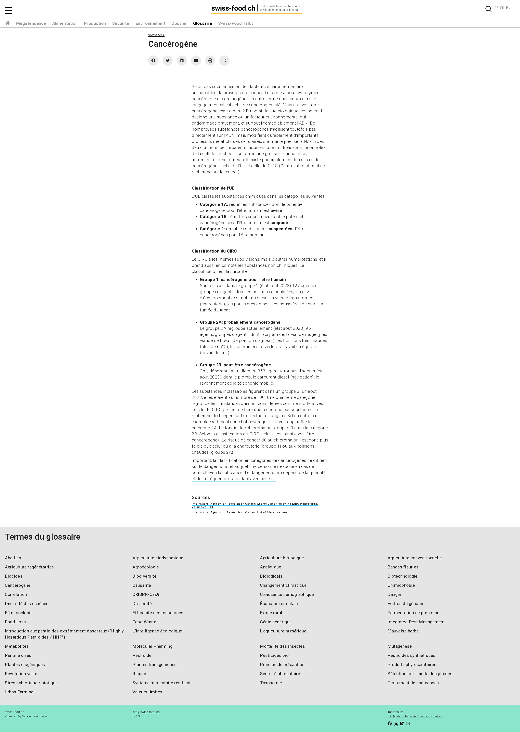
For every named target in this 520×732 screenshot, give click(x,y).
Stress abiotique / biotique (31, 682)
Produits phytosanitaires (412, 664)
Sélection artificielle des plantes (420, 673)
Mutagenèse (400, 646)
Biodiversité (144, 576)
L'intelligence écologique (157, 631)
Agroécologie (145, 567)
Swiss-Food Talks (236, 23)
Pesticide (142, 655)
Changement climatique (283, 585)
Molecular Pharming (152, 646)
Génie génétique (276, 621)
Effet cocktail (18, 612)
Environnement (150, 23)
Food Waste (144, 621)
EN (508, 8)
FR (502, 8)
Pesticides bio (274, 655)
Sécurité (120, 23)
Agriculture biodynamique (157, 557)
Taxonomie (271, 682)
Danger (394, 594)
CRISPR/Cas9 (146, 594)
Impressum (395, 712)
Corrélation (16, 594)
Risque (139, 673)
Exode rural (271, 612)
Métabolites (17, 646)
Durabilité (142, 603)
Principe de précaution (282, 664)
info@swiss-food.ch (146, 712)
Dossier (179, 23)
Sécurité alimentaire (280, 673)
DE (496, 8)
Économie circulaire (280, 603)
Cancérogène (17, 585)
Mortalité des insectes (282, 646)
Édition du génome (406, 603)
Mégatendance (31, 23)
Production (95, 23)
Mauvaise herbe (403, 631)
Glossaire (202, 23)
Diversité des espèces (27, 603)
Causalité (141, 585)
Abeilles (13, 557)
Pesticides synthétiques (412, 655)
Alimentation (65, 23)
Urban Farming (19, 692)
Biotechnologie (402, 576)
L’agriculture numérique (283, 631)
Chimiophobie (401, 585)
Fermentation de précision (414, 612)
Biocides (13, 576)
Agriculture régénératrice (29, 567)
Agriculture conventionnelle (415, 557)
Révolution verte (21, 673)
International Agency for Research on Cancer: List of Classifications (240, 512)
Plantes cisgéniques (25, 664)
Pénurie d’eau (18, 655)
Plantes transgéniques (154, 664)
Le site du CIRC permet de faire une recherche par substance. (252, 409)
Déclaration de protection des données (415, 716)
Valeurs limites (147, 692)
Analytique (270, 567)
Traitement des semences (413, 682)
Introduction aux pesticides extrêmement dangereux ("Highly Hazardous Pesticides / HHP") (64, 634)
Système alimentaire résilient (161, 682)
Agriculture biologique (282, 557)
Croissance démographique (287, 594)
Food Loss (15, 621)
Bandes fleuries (403, 567)
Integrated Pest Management (416, 621)
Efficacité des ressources (157, 612)
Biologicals (271, 576)
